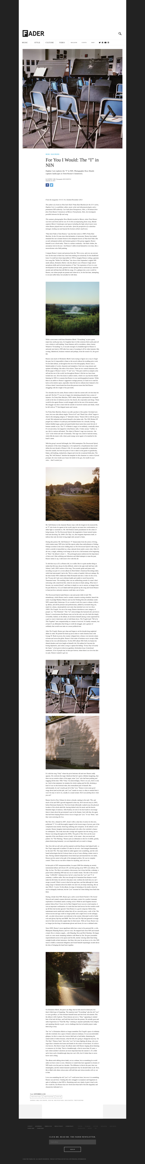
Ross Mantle (67, 179)
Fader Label (31, 1128)
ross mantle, (69, 1100)
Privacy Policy (59, 1126)
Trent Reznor (48, 1096)
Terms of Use (48, 1126)
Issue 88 (58, 1096)
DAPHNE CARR (51, 179)
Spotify (90, 1128)
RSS (96, 1128)
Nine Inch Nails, (59, 1100)
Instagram (104, 1126)
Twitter (100, 42)
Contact (30, 1126)
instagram (108, 42)
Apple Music (113, 1126)
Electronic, (44, 1100)
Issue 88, (50, 1100)
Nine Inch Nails (36, 1096)
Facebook (87, 1126)
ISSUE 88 (62, 200)
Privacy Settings (55, 1159)
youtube (105, 42)
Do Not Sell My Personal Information (73, 1159)
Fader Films (40, 1128)
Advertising (38, 1126)
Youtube (95, 1126)
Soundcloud (81, 1128)
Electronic (55, 154)
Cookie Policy (69, 1126)
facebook (102, 42)
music (48, 154)
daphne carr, (34, 1100)
